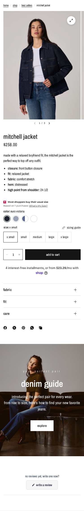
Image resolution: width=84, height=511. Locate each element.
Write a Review (44, 486)
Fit (4, 301)
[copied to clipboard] (41, 327)
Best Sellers (27, 5)
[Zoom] (71, 20)
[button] (42, 425)
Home (6, 5)
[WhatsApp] (33, 327)
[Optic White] (33, 218)
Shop (15, 5)
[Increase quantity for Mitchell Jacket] (19, 254)
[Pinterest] (24, 327)
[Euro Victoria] (7, 218)
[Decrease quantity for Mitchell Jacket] (7, 254)
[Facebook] (6, 327)
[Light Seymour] (15, 218)
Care (6, 313)
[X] (15, 327)
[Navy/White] (24, 218)
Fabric (7, 289)
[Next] (49, 123)
